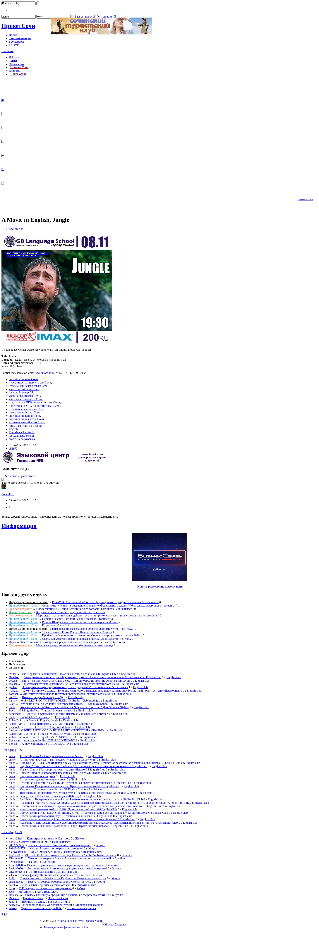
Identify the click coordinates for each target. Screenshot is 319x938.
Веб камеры (16, 41)
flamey (13, 700)
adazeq (13, 904)
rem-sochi (14, 727)
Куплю (118, 894)
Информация (19, 525)
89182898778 (17, 848)
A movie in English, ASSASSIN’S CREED (51, 737)
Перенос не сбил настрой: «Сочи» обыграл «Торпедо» (76, 618)
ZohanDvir (7, 494)
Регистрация (104, 16)
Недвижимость (61, 841)
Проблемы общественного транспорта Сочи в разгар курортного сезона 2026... (92, 635)
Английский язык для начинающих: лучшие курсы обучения (58, 759)
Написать (7, 51)
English (13, 429)
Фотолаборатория (20, 38)
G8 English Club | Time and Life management (46, 710)
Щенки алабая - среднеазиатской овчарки (45, 885)
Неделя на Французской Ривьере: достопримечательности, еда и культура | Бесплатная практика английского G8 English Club (99, 822)
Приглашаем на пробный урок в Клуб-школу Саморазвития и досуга (63, 878)
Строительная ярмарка (89, 904)
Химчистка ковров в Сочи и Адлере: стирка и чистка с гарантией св (71, 858)
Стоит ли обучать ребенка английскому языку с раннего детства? (67, 713)
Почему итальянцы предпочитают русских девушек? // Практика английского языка (75, 687)
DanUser (14, 677)
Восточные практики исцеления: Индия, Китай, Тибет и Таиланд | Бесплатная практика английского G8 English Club (94, 812)
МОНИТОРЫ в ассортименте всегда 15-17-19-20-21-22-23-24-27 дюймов (70, 855)
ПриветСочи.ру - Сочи (23, 605)
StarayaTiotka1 (17, 851)
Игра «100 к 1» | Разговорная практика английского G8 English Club (62, 769)
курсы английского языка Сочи (28, 385)
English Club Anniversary (35, 717)
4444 (12, 841)
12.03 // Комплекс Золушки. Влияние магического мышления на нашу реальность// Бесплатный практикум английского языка (102, 690)
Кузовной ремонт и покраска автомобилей (57, 848)
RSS (4, 476)
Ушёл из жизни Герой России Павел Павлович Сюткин (77, 632)
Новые (13, 35)
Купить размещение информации (159, 586)
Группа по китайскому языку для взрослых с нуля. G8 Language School (63, 703)
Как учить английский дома (37, 776)
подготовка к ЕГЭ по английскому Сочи (34, 402)
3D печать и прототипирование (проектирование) (59, 845)
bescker (13, 680)
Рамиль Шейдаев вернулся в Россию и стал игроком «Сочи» (80, 622)
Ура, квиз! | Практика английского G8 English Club (51, 789)
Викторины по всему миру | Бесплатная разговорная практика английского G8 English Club (77, 819)
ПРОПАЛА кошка (33, 901)
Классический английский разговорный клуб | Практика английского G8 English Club (74, 826)
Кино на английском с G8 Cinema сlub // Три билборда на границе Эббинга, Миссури (76, 680)
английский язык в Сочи (24, 415)
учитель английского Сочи (26, 399)
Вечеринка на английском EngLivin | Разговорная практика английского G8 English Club (75, 782)
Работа (100, 881)
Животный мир (68, 871)
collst (12, 885)
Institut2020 (16, 865)
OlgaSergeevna (18, 871)
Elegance (14, 740)
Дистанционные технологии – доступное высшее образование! (67, 868)
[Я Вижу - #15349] (1, 113)
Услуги (100, 845)
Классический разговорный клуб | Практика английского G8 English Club (66, 816)
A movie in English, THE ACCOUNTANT (49, 740)
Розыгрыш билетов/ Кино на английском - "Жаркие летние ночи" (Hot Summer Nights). (74, 707)
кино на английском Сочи (25, 425)
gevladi (13, 687)
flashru (13, 730)
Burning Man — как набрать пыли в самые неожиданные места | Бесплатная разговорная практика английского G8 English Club (100, 762)
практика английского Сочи (26, 409)
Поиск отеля (18, 74)
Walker (13, 683)
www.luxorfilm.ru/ (44, 372)
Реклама (14, 44)
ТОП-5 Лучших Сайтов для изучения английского (51, 756)
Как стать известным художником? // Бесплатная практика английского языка (70, 683)
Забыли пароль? (85, 16)
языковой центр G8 (21, 392)
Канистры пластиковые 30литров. (48, 838)
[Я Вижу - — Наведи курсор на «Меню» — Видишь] (1, 169)
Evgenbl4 (14, 855)
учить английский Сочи (24, 389)
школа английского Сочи (24, 412)
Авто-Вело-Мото (47, 891)
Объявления (16, 64)
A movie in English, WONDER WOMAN (51, 733)
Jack (11, 891)
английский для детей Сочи (26, 419)
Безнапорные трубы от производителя (45, 904)
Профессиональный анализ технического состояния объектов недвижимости (84, 608)
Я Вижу (14, 57)
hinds (12, 707)
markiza (13, 690)
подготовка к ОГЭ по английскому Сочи (34, 405)
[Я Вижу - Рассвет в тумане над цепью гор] (1, 127)
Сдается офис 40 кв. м (33, 841)
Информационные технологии (28, 602)
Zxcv (12, 703)
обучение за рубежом (22, 439)
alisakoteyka (16, 881)
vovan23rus (16, 838)
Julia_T (13, 901)
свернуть (13, 476)
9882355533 (16, 845)
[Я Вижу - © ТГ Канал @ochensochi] (1, 183)
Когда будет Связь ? (54, 625)
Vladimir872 (16, 858)
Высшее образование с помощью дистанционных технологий (66, 865)
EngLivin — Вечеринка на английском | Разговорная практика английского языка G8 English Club (81, 799)
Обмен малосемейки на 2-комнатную (54, 851)
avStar (12, 674)
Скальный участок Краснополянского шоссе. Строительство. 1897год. (86, 638)
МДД (13, 60)
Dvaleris (14, 898)
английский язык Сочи (23, 379)
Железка (80, 838)
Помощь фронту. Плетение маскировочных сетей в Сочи (54, 875)
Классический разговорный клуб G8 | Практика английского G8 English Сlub (68, 809)
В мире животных (20, 612)
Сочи (18, 26)
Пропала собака (33, 898)
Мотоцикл (25, 891)
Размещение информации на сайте (66, 927)
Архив (310, 199)
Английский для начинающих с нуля (43, 779)
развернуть (28, 476)
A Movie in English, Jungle (42, 720)
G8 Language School (21, 435)
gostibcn (14, 693)
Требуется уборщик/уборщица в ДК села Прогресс (59, 881)
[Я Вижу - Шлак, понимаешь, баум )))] (1, 100)
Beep (12, 710)
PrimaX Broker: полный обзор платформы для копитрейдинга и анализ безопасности (105, 602)
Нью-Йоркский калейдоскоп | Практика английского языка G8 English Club (68, 674)
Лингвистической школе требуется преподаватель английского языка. (67, 693)
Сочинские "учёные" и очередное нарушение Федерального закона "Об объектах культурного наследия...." (109, 605)
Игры (12, 642)
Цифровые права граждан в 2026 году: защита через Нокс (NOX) (93, 628)
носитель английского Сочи (26, 422)
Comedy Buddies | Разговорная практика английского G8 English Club (63, 772)
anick (12, 756)
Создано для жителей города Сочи (80, 920)
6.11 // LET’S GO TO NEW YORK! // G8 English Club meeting (59, 700)
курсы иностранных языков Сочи (30, 382)
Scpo (12, 888)
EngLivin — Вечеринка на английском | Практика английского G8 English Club (69, 786)
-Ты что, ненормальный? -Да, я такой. (50, 723)
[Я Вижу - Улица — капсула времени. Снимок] (1, 155)
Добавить (301, 199)
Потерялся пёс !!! (42, 871)
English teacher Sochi (21, 432)
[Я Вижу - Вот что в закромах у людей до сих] (1, 141)
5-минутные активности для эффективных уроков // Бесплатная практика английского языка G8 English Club (92, 677)
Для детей (48, 861)
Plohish (13, 743)
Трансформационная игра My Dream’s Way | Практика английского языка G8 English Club (76, 792)
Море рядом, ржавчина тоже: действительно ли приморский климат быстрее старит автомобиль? (97, 615)
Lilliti (12, 878)
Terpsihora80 (16, 861)
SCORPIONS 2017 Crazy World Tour (47, 727)
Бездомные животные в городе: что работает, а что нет (70, 612)
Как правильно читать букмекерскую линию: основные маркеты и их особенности (72, 642)
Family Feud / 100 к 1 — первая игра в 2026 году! (50, 796)
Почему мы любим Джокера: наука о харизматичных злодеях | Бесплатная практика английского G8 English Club (91, 806)
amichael (14, 894)
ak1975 (13, 448)
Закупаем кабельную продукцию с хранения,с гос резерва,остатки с (67, 894)
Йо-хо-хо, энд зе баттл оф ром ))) (42, 697)
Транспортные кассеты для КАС (41, 908)
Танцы (33, 861)
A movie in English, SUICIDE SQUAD (45, 743)
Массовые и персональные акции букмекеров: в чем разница (74, 645)
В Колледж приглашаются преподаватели (45, 888)
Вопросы (14, 70)
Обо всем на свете (20, 608)
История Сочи (19, 67)
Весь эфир (7, 750)
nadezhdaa (15, 713)
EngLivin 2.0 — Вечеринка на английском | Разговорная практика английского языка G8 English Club (83, 766)
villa (11, 875)
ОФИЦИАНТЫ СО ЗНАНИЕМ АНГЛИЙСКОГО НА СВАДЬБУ (62, 730)
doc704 (13, 697)
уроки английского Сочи (24, 395)
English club (16, 228)
